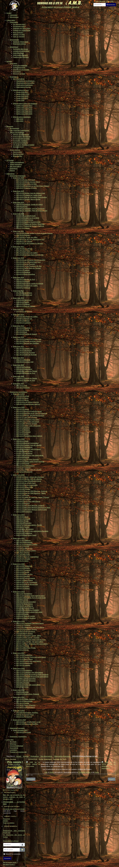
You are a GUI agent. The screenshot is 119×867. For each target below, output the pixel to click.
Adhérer (5, 821)
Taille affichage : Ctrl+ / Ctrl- (104, 1)
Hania (97, 772)
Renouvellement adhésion (11, 841)
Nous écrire (6, 818)
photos (51, 772)
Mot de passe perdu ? (10, 862)
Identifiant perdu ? (9, 864)
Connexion (7, 858)
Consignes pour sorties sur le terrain (14, 809)
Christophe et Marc (84, 772)
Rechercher (111, 4)
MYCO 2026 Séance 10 (10, 790)
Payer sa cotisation (8, 823)
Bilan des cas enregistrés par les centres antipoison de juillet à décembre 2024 (14, 797)
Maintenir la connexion (12, 854)
